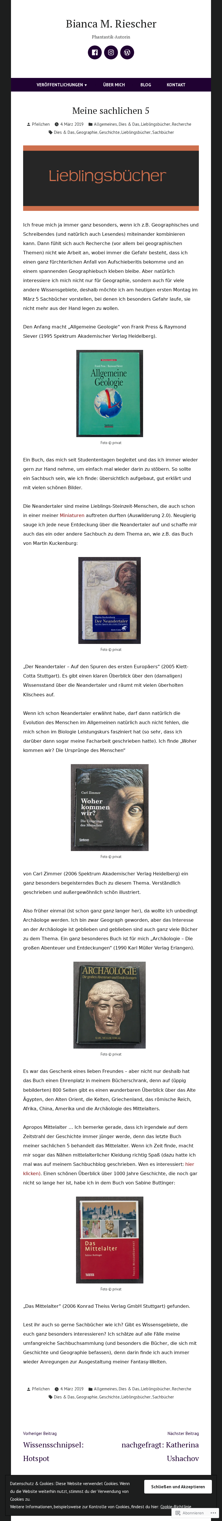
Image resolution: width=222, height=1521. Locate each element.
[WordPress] (127, 52)
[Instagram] (111, 52)
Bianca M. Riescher (111, 23)
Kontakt (176, 84)
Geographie (86, 132)
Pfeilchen (41, 124)
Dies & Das (129, 124)
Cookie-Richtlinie (175, 1506)
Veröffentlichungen (60, 84)
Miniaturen (72, 515)
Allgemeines (105, 124)
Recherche (181, 124)
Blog (145, 84)
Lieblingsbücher (155, 124)
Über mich (114, 84)
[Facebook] (95, 52)
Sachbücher (163, 132)
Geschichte (109, 132)
